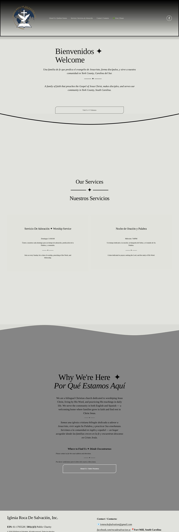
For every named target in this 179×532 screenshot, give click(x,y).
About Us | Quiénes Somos (58, 18)
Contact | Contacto (103, 18)
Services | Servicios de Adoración (82, 18)
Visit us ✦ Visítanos (89, 110)
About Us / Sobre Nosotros (89, 469)
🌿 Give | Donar (118, 18)
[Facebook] (169, 18)
